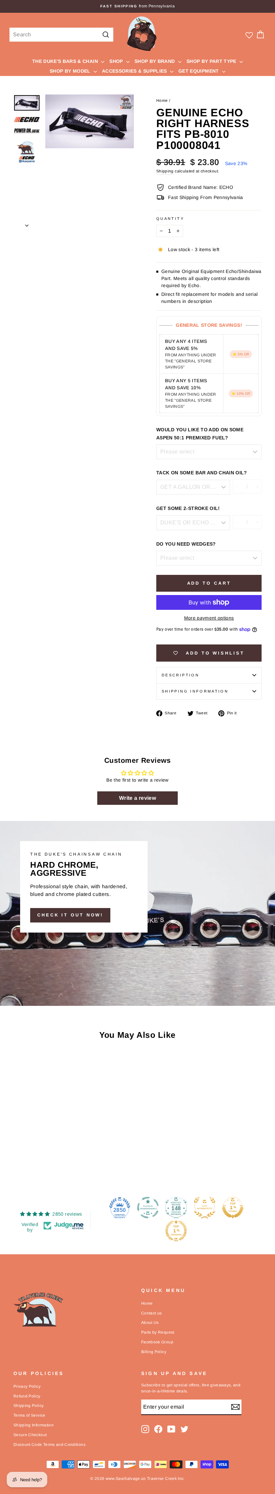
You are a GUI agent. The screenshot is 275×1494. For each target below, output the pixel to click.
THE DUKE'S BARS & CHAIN (65, 61)
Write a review (137, 798)
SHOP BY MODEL (71, 71)
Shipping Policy (28, 1405)
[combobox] (61, 35)
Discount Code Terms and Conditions (49, 1444)
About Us (150, 1322)
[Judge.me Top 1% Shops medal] (232, 1207)
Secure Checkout (30, 1434)
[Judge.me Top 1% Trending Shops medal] (176, 1231)
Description (180, 675)
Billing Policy (153, 1351)
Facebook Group (157, 1342)
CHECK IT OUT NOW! (70, 914)
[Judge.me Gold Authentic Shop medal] (204, 1207)
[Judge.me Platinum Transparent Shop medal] (148, 1207)
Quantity (170, 219)
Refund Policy (27, 1396)
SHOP (116, 61)
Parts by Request (157, 1332)
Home (162, 100)
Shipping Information (33, 1425)
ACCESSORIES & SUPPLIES (135, 71)
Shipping (165, 171)
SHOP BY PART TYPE (212, 61)
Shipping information (195, 691)
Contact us (151, 1313)
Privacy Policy (27, 1386)
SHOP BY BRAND (155, 61)
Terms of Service (29, 1415)
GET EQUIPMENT (199, 71)
